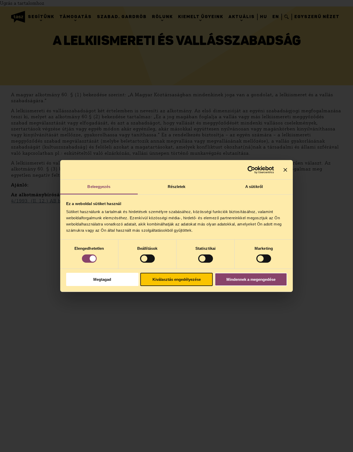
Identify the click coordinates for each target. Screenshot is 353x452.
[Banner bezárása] (285, 169)
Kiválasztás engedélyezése (176, 279)
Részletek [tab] (177, 186)
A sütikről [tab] (254, 186)
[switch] (147, 258)
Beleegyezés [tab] (98, 186)
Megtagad (102, 279)
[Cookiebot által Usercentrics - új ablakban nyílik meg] (251, 170)
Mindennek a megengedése (250, 279)
